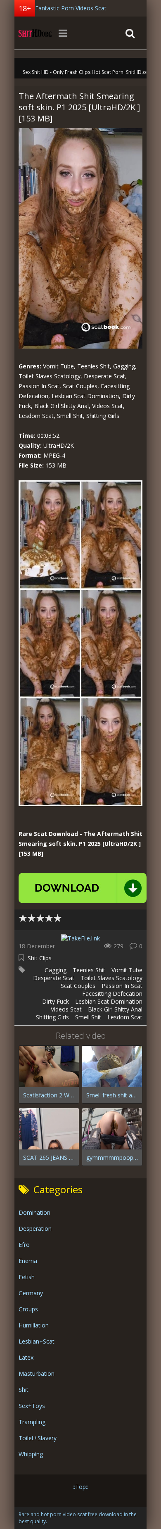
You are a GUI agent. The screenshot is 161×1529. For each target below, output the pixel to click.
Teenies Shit (89, 970)
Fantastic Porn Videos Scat (71, 8)
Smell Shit (88, 1017)
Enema (28, 1261)
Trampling (32, 1422)
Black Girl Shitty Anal (115, 1009)
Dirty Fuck (55, 1001)
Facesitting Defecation (112, 993)
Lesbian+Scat (36, 1341)
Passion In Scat (122, 986)
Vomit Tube (126, 970)
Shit (23, 1390)
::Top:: (80, 1487)
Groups (28, 1309)
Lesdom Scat (124, 1017)
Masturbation (36, 1373)
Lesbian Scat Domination (108, 1001)
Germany (31, 1293)
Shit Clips (40, 958)
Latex (26, 1357)
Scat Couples (78, 986)
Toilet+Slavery (38, 1438)
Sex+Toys (32, 1406)
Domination (34, 1212)
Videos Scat (66, 1009)
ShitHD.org (35, 33)
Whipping (31, 1454)
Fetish (27, 1277)
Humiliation (34, 1325)
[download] (83, 888)
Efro (24, 1245)
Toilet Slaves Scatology (111, 978)
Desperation (35, 1228)
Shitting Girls (52, 1017)
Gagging (55, 970)
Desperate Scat (53, 978)
